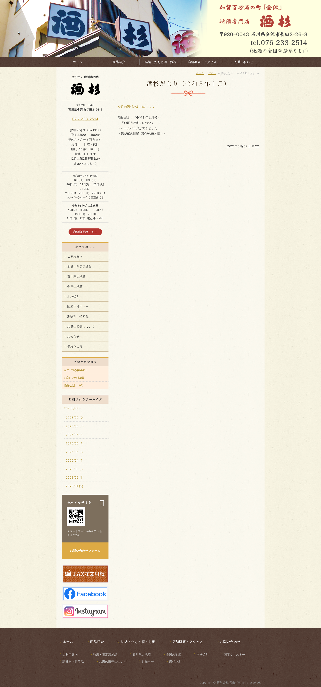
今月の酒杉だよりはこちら (136, 106)
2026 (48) (71, 408)
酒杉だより (74, 346)
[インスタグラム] (85, 615)
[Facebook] (85, 597)
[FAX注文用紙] (85, 580)
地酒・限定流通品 (79, 266)
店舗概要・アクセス (202, 62)
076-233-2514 (85, 119)
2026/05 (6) (75, 452)
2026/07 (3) (75, 435)
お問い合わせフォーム (85, 551)
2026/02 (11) (75, 477)
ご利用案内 (74, 256)
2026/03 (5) (75, 469)
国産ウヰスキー (78, 306)
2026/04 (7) (75, 460)
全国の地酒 (74, 286)
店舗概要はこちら (85, 232)
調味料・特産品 (78, 316)
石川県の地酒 (76, 276)
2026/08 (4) (75, 426)
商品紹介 (119, 62)
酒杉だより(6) (73, 385)
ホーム (77, 62)
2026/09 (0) (75, 417)
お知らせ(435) (74, 377)
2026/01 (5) (74, 486)
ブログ (212, 73)
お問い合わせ (243, 62)
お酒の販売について (81, 326)
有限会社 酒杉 (226, 682)
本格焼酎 (73, 296)
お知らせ (73, 336)
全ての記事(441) (75, 370)
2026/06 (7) (75, 443)
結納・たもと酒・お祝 (160, 62)
